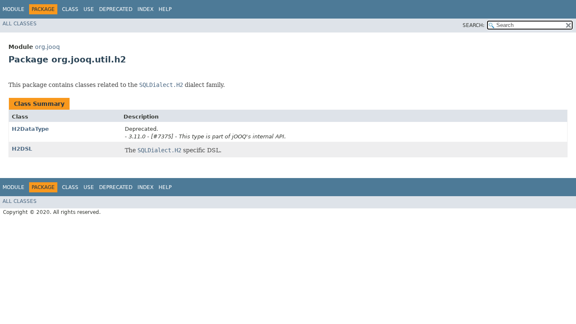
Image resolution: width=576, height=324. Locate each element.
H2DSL (22, 149)
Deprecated (115, 9)
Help (165, 9)
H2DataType (30, 129)
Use (88, 9)
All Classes (20, 24)
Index (145, 9)
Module (13, 9)
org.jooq (47, 46)
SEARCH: (473, 25)
